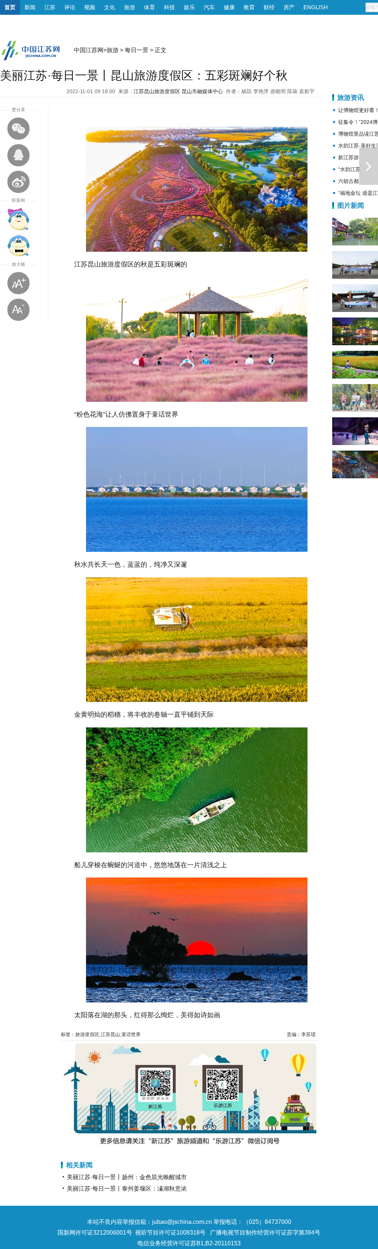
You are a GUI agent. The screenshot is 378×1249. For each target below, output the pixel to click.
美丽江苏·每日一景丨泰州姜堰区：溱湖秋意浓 (127, 1188)
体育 (149, 7)
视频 (89, 7)
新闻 (29, 7)
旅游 (129, 7)
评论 (69, 7)
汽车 (209, 7)
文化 (109, 7)
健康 (229, 7)
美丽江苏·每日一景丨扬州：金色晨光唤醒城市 (127, 1177)
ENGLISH (315, 7)
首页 (10, 7)
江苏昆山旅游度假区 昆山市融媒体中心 (178, 91)
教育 (249, 7)
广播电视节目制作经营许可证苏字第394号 (265, 1232)
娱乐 (189, 7)
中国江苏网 (88, 50)
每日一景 (136, 50)
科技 (169, 7)
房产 (289, 7)
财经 (269, 7)
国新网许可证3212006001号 (95, 1232)
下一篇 (368, 166)
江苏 (49, 7)
